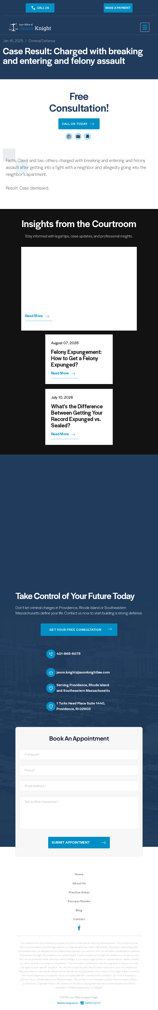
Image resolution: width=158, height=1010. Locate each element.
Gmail (78, 136)
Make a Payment (118, 8)
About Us (79, 883)
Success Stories (79, 901)
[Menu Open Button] (144, 27)
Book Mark (87, 136)
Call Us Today (74, 124)
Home (79, 874)
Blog (79, 910)
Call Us (43, 8)
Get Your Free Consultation (75, 630)
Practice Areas (79, 892)
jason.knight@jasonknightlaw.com (83, 672)
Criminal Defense (42, 41)
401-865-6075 (68, 654)
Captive (69, 136)
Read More (34, 316)
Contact (79, 919)
